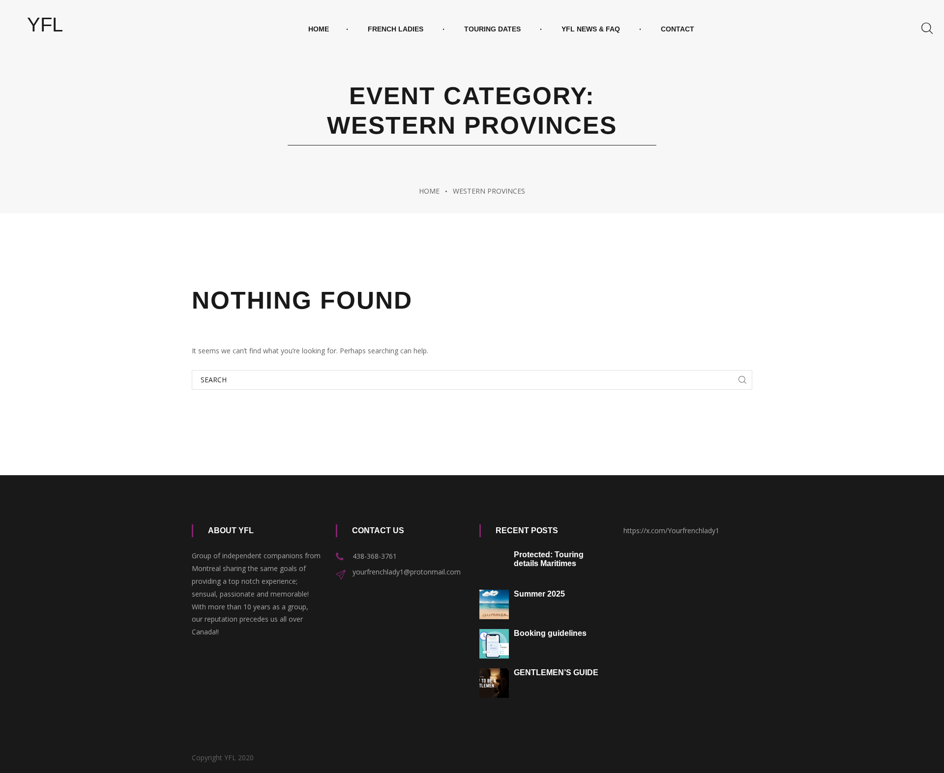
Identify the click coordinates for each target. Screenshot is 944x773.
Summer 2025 (539, 594)
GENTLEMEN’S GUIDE (556, 672)
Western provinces (489, 191)
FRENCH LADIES (395, 29)
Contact (677, 29)
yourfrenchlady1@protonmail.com (407, 571)
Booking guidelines (550, 633)
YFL (45, 24)
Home (318, 29)
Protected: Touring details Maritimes (549, 559)
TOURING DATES (492, 29)
